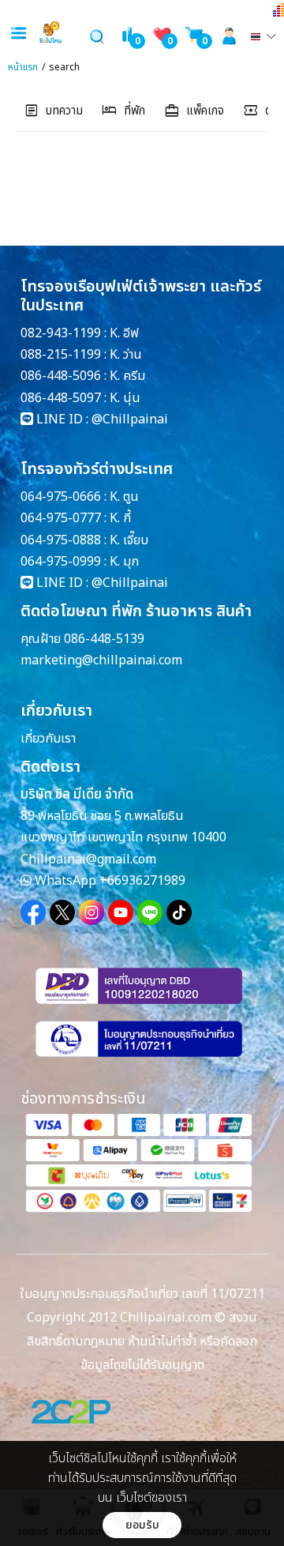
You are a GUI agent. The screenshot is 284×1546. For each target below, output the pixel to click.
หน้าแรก (23, 67)
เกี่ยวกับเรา (48, 738)
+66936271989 (142, 880)
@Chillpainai (130, 419)
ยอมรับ (142, 1525)
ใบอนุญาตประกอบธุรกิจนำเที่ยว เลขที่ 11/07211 (142, 1294)
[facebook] (33, 912)
